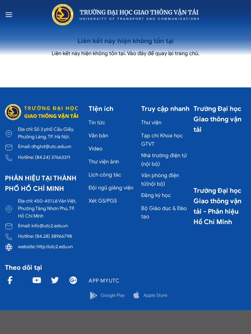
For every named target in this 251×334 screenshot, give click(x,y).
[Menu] (9, 15)
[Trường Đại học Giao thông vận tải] (125, 15)
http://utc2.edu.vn (55, 247)
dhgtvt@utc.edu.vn (51, 146)
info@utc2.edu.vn (49, 226)
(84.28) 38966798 (53, 236)
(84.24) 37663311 (52, 157)
